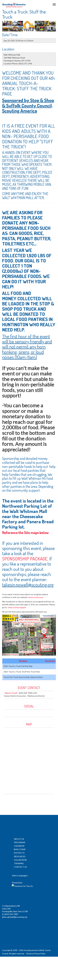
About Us (19, 839)
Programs (19, 842)
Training (19, 863)
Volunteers (20, 860)
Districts (19, 853)
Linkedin (14, 712)
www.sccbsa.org (35, 597)
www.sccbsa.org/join (17, 607)
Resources (19, 856)
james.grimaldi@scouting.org (14, 917)
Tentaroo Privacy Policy (35, 953)
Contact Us (20, 867)
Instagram (26, 712)
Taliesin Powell (10, 693)
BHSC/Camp (20, 849)
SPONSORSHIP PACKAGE (25, 559)
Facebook (8, 712)
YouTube (20, 712)
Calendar (19, 846)
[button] (6, 635)
